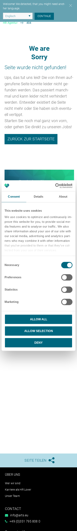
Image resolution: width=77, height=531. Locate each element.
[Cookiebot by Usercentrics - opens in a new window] (55, 185)
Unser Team (12, 496)
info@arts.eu (19, 515)
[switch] (66, 277)
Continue (44, 16)
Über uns (12, 474)
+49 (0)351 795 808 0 (24, 521)
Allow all (38, 319)
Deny (38, 342)
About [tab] (63, 196)
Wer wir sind (12, 483)
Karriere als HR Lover (18, 489)
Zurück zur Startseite (31, 139)
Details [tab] (38, 196)
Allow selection (38, 331)
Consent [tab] (14, 196)
